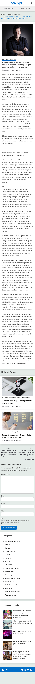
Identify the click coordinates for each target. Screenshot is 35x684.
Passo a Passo (9, 581)
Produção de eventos (23, 397)
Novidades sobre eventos (13, 578)
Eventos (7, 555)
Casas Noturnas (10, 551)
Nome (3, 496)
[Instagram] (25, 669)
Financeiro (8, 558)
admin (19, 70)
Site (2, 511)
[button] (3, 3)
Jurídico (7, 561)
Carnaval (7, 548)
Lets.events (8, 565)
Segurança (8, 588)
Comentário (5, 474)
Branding (7, 545)
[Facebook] (22, 669)
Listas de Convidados (11, 568)
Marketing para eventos (12, 575)
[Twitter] (28, 669)
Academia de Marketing (9, 59)
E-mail (3, 503)
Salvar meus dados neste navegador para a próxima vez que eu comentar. (15, 522)
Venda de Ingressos (11, 595)
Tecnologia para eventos (12, 591)
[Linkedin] (31, 669)
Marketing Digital (10, 571)
